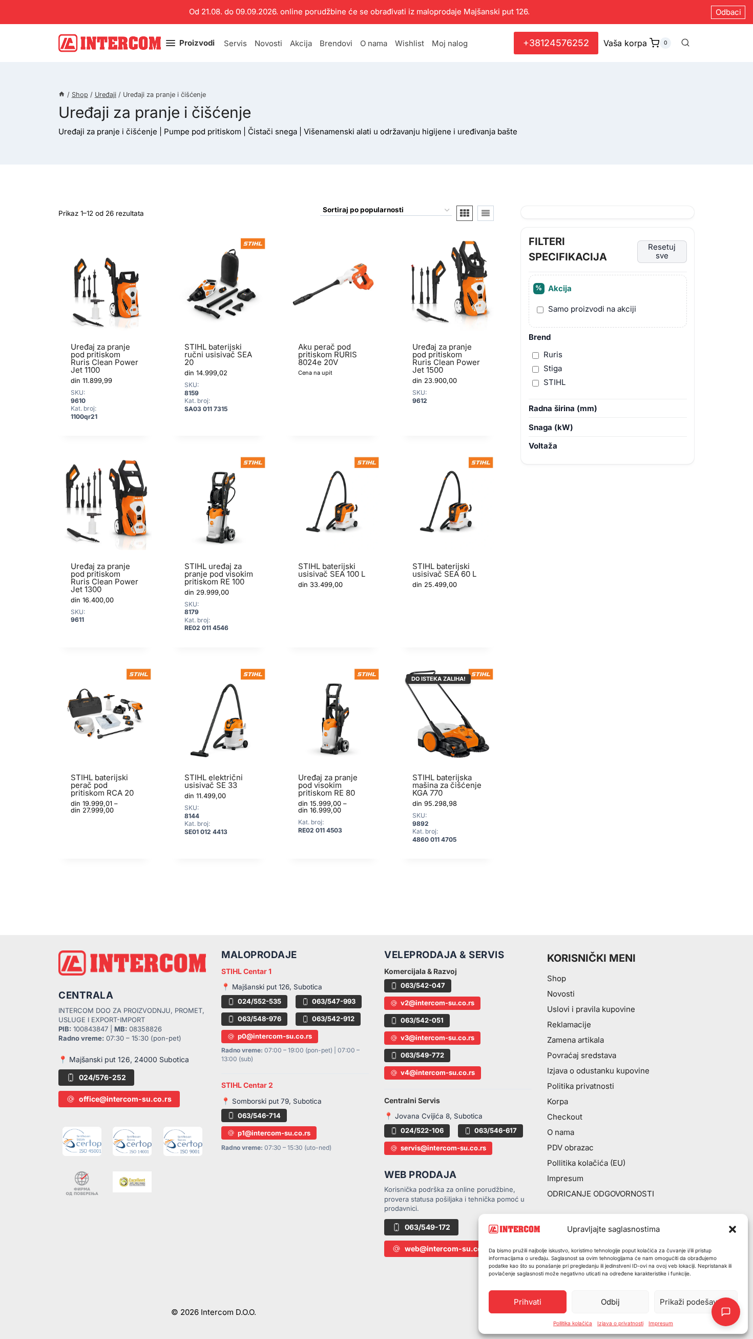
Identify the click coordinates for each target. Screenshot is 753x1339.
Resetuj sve (662, 251)
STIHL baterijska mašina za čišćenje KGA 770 (447, 785)
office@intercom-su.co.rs (125, 1098)
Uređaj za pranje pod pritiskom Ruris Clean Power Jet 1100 (104, 358)
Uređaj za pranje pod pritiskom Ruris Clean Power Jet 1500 (446, 358)
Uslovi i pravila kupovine (591, 1009)
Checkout (564, 1117)
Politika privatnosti (580, 1086)
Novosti (268, 43)
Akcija (301, 43)
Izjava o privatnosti (620, 1323)
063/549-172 (427, 1227)
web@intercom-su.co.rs (448, 1248)
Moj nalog (450, 43)
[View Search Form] (685, 43)
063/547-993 (333, 1001)
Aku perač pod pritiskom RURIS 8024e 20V (327, 354)
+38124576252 (556, 42)
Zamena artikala (575, 1040)
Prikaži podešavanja (696, 1302)
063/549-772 (422, 1055)
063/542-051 (422, 1020)
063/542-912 (333, 1019)
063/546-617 (495, 1130)
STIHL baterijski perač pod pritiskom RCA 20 (102, 785)
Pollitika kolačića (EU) (586, 1163)
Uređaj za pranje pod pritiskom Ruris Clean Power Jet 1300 (104, 577)
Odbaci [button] (728, 12)
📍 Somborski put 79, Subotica (271, 1101)
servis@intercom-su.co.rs (443, 1148)
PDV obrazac (570, 1147)
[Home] (61, 94)
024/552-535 (259, 1001)
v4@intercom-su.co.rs (438, 1072)
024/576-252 (102, 1077)
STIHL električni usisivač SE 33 (213, 781)
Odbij (610, 1302)
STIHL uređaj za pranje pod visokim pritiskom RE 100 (218, 573)
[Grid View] (464, 213)
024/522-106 (422, 1130)
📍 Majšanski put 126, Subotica (271, 987)
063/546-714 (259, 1115)
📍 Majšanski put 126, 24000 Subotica (123, 1059)
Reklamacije (569, 1024)
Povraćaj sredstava (581, 1055)
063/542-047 (423, 985)
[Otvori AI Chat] (726, 1311)
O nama (373, 43)
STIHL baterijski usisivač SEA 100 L (331, 570)
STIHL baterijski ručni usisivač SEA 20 (218, 354)
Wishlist (409, 43)
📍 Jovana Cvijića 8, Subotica (433, 1116)
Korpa (557, 1101)
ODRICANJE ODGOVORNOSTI (600, 1194)
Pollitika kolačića (572, 1323)
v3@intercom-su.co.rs (437, 1037)
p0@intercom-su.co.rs (275, 1036)
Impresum (661, 1323)
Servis (235, 43)
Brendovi (336, 43)
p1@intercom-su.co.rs (274, 1133)
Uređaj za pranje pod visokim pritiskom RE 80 (328, 785)
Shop (556, 978)
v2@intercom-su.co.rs (437, 1003)
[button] (732, 1229)
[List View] (485, 213)
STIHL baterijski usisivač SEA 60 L (444, 570)
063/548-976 (259, 1019)
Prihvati (527, 1302)
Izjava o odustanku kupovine (598, 1071)
